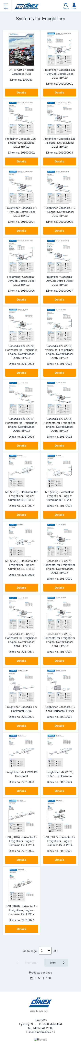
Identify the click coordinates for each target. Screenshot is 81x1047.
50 (39, 978)
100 (48, 978)
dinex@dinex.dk (45, 1032)
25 (31, 978)
